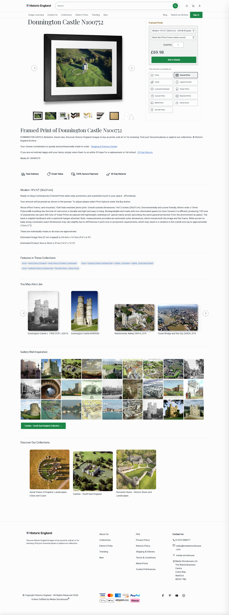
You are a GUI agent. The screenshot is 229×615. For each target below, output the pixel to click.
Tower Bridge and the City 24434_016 (177, 333)
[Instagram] (184, 597)
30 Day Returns (145, 152)
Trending (96, 15)
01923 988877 (182, 540)
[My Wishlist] (187, 6)
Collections (66, 15)
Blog (165, 15)
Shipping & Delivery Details (104, 146)
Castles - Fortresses (122, 263)
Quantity (167, 44)
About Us (104, 534)
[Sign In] (199, 6)
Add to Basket (174, 60)
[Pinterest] (170, 597)
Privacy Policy (143, 540)
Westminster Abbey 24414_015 (130, 333)
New (106, 15)
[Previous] (34, 68)
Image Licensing (36, 15)
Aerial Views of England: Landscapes (62, 263)
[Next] (132, 68)
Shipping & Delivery (145, 551)
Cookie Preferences (146, 569)
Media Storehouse (59, 599)
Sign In (196, 15)
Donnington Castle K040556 (85, 333)
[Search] (175, 5)
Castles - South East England (142, 263)
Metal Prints (142, 563)
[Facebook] (163, 597)
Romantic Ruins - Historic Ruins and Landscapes (134, 494)
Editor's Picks (81, 15)
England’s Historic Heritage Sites (100, 263)
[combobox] (114, 5)
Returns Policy (143, 545)
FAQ (138, 534)
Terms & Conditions (146, 557)
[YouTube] (177, 597)
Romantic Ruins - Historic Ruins (67, 268)
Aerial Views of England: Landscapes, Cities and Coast (48, 494)
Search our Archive (179, 15)
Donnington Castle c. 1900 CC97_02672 (48, 333)
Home (24, 263)
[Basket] (193, 6)
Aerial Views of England (37, 263)
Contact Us (52, 15)
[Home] (39, 6)
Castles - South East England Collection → (43, 426)
